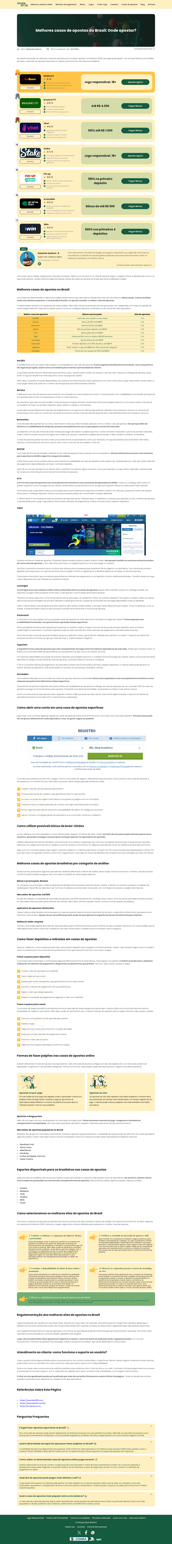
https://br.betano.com (30, 1406)
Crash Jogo (102, 4)
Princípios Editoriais (101, 1518)
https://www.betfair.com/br (33, 1403)
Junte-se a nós (120, 1518)
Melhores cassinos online (41, 4)
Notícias (151, 4)
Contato (81, 1527)
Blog (143, 4)
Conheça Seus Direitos (86, 1522)
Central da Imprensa (97, 1527)
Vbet (46, 123)
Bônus (82, 4)
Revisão (30, 88)
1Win (46, 224)
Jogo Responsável (35, 1518)
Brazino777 (50, 99)
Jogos (91, 4)
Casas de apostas (129, 4)
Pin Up (47, 173)
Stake (47, 148)
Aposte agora (135, 82)
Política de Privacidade (57, 1518)
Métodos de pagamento (66, 4)
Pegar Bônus (135, 105)
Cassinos (114, 4)
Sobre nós (70, 1527)
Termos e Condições (80, 1518)
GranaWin (49, 199)
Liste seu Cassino (137, 1518)
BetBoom (49, 75)
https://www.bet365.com (31, 1400)
